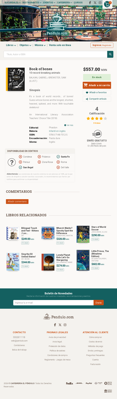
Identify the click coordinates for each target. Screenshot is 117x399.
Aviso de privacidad (57, 337)
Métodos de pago (95, 346)
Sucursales (12, 2)
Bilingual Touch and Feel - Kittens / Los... (30, 230)
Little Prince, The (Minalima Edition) (100, 254)
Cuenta (95, 360)
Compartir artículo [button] (97, 99)
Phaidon (53, 127)
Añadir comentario (17, 201)
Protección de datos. (57, 346)
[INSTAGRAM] (100, 2)
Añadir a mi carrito (99, 85)
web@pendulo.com (19, 341)
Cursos (78, 2)
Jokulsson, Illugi (99, 232)
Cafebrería (63, 2)
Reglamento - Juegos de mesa (57, 360)
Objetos (24, 45)
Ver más (69, 125)
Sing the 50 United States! (28, 255)
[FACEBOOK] (90, 2)
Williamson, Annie (64, 262)
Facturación (95, 364)
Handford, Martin (64, 236)
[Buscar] (110, 54)
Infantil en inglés (57, 131)
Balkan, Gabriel (38, 77)
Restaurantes (31, 2)
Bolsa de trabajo (19, 350)
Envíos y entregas (95, 351)
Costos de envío (95, 341)
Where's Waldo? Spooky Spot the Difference (64, 230)
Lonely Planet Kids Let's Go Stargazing (63, 257)
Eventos (48, 2)
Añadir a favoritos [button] (98, 92)
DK (22, 236)
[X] (95, 2)
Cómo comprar (95, 337)
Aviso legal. (57, 341)
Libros (10, 45)
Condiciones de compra (57, 355)
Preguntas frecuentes (95, 355)
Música (39, 45)
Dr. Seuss (25, 259)
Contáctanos (13, 8)
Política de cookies (57, 351)
